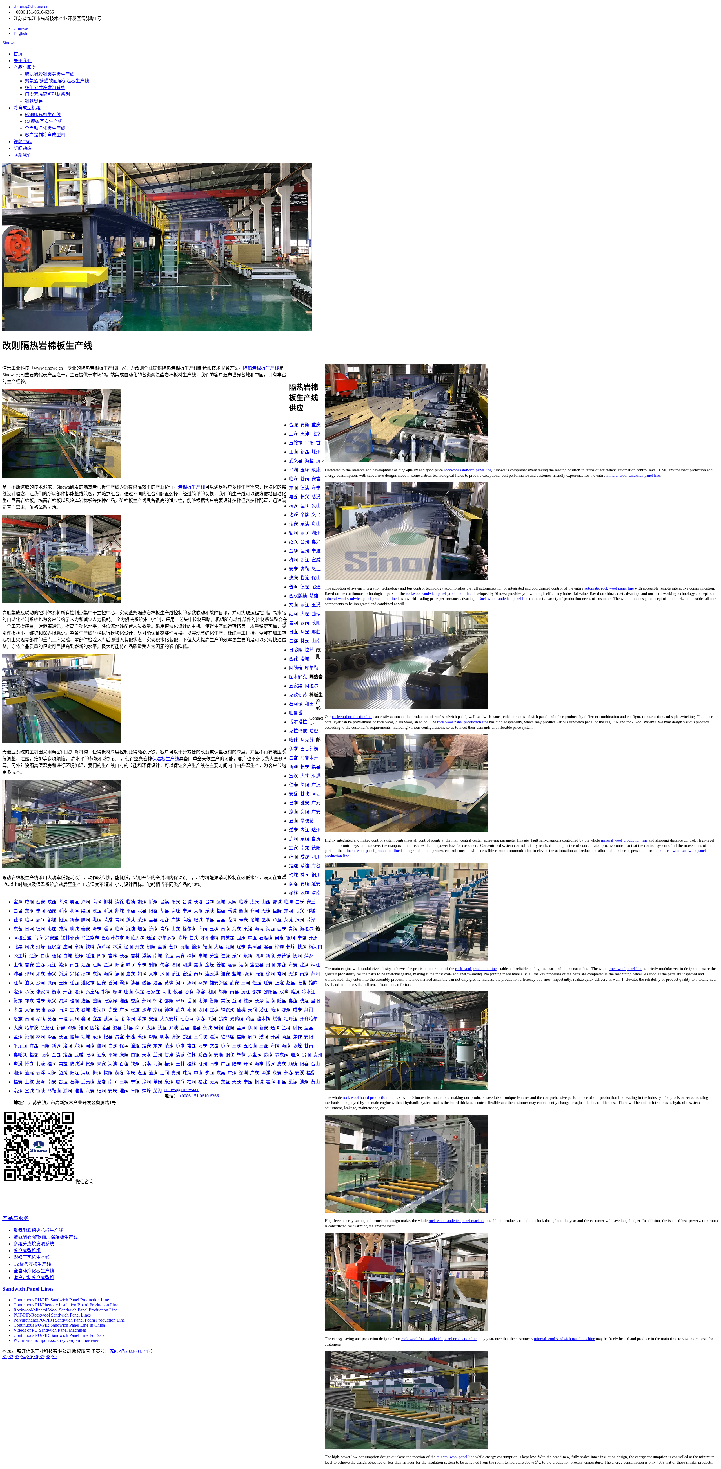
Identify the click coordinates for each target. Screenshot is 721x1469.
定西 (67, 1054)
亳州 (18, 1090)
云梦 (51, 1009)
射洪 (316, 775)
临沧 (304, 577)
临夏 (33, 1054)
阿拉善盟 (23, 937)
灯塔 (40, 946)
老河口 (99, 1009)
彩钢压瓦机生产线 (43, 114)
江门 (164, 1072)
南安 (51, 1081)
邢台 (67, 991)
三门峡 (200, 1036)
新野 (60, 1027)
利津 (74, 910)
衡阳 (214, 1000)
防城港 (76, 1063)
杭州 (293, 559)
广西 (225, 1063)
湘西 (123, 1000)
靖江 (315, 964)
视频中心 (23, 141)
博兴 (299, 910)
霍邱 (270, 1081)
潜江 (263, 1009)
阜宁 (141, 964)
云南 (304, 622)
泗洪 (187, 964)
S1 (4, 1356)
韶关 (63, 1072)
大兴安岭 (169, 1018)
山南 (316, 640)
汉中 (304, 892)
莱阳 (198, 910)
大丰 (153, 973)
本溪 (117, 946)
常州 (281, 973)
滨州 (299, 919)
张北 (301, 982)
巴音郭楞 (309, 748)
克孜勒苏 (298, 694)
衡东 (18, 1000)
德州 (40, 928)
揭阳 (108, 1072)
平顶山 (20, 1045)
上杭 (29, 1081)
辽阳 (128, 946)
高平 (96, 901)
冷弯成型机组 (27, 107)
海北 (259, 928)
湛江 (141, 1072)
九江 (51, 964)
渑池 (173, 1027)
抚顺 (184, 946)
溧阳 (119, 973)
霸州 (123, 982)
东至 (225, 1081)
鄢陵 (153, 1036)
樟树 (191, 955)
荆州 (74, 1018)
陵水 (168, 1045)
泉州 (168, 1081)
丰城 (202, 955)
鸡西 (250, 1018)
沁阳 (29, 1036)
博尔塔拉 (298, 721)
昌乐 (299, 901)
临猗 (130, 901)
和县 (281, 1081)
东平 (29, 910)
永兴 (51, 1000)
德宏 (304, 586)
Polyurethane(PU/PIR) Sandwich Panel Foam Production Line (69, 1320)
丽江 (304, 604)
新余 (270, 955)
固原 (241, 937)
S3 (17, 1356)
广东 (254, 1072)
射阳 (153, 964)
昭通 (316, 586)
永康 (316, 469)
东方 (157, 1045)
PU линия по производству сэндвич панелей (56, 1340)
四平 (101, 955)
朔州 (141, 901)
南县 (234, 991)
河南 (90, 1045)
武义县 (295, 460)
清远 (85, 1072)
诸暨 (293, 514)
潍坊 (130, 928)
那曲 (316, 631)
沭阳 (164, 973)
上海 (293, 433)
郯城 (119, 910)
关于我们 (23, 60)
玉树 (214, 928)
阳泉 (175, 901)
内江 (304, 829)
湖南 (270, 1000)
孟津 (241, 1027)
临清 (29, 919)
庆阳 (123, 1054)
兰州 (157, 1054)
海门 (108, 973)
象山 (316, 505)
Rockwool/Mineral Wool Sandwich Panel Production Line (65, 1310)
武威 (78, 1054)
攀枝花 (307, 820)
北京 (316, 433)
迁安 (268, 982)
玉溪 (316, 604)
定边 (293, 865)
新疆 (293, 766)
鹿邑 (184, 1027)
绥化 (277, 1018)
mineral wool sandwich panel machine (564, 1339)
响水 (130, 964)
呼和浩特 (210, 937)
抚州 (297, 955)
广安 (316, 811)
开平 (247, 1063)
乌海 (38, 937)
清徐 (119, 901)
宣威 (316, 559)
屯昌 (191, 1045)
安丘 (310, 901)
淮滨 (83, 1027)
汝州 (96, 1036)
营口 (173, 946)
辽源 (33, 955)
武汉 (108, 1018)
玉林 (180, 1063)
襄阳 (85, 1018)
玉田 (63, 982)
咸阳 (29, 901)
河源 (51, 1072)
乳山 (96, 919)
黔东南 (281, 1054)
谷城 (85, 1009)
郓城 (310, 910)
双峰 (283, 991)
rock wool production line (476, 968)
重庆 (316, 424)
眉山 (293, 820)
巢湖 (292, 1081)
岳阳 (191, 1000)
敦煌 (297, 1045)
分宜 (214, 955)
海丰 (259, 1063)
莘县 (164, 910)
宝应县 (257, 964)
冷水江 (308, 991)
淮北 (78, 1090)
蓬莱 (130, 919)
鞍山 (207, 946)
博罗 (270, 1063)
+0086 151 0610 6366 (199, 1096)
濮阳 (263, 1036)
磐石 (268, 946)
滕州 (85, 919)
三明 (123, 1081)
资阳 (304, 811)
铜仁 (229, 1054)
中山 (198, 1072)
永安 (277, 1072)
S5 (29, 1356)
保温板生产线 (165, 758)
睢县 (196, 1027)
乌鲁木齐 (309, 757)
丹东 (139, 946)
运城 (220, 901)
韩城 (293, 874)
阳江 (74, 1072)
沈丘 (162, 1027)
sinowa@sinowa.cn (31, 7)
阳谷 (153, 910)
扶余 (301, 946)
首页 (18, 53)
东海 (96, 973)
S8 (48, 1356)
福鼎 (310, 1072)
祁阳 (223, 991)
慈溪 (316, 496)
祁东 (29, 1000)
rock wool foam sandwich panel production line (439, 1339)
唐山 (128, 991)
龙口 (232, 919)
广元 (316, 802)
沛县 (18, 973)
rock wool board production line (368, 1097)
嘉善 (293, 496)
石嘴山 (266, 937)
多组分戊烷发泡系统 (45, 87)
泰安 (85, 928)
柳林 (108, 901)
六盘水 (254, 1054)
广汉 (316, 784)
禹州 (141, 1036)
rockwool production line (352, 716)
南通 (259, 973)
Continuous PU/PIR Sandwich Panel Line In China (59, 1325)
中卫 (252, 937)
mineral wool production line (624, 840)
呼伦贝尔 (135, 937)
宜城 (74, 1009)
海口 (274, 1045)
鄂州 (286, 1009)
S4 (23, 1356)
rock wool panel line (625, 968)
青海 (292, 928)
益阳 (236, 1000)
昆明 (293, 622)
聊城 (74, 928)
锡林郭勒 (70, 937)
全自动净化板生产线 (45, 128)
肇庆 (130, 1072)
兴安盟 (52, 937)
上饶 (18, 964)
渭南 (316, 892)
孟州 (18, 1036)
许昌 (33, 1045)
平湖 (293, 469)
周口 (252, 1036)
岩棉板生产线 (191, 487)
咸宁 (297, 1009)
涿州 (191, 982)
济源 (175, 1036)
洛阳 (67, 1045)
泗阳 (175, 964)
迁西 (74, 982)
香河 (112, 982)
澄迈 (135, 1045)
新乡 (56, 1045)
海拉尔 (306, 928)
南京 (304, 973)
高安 (180, 955)
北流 (40, 1063)
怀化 (157, 1000)
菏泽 (310, 919)
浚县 (117, 1027)
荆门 (308, 1009)
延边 (90, 955)
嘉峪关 (20, 1054)
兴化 (74, 973)
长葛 (130, 1036)
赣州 (63, 964)
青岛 (164, 928)
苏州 (315, 973)
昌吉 (293, 757)
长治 (198, 901)
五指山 (250, 1045)
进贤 (225, 955)
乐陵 (209, 910)
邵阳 (168, 1000)
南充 (304, 847)
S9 (54, 1356)
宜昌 (96, 1018)
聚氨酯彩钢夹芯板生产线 (49, 74)
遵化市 (88, 982)
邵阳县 (270, 991)
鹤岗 (223, 1018)
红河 (293, 613)
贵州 (317, 1054)
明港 (164, 1036)
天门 (252, 1009)
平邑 (130, 910)
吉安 (29, 964)
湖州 (316, 532)
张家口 (43, 991)
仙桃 (241, 1009)
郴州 (180, 1000)
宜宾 (293, 847)
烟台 (141, 928)
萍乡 (308, 955)
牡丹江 (290, 1018)
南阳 (45, 1045)
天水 (146, 1054)
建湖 (304, 964)
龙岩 (101, 1081)
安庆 (112, 1090)
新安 (263, 1027)
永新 (247, 955)
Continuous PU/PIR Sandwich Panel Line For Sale (59, 1335)
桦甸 (279, 946)
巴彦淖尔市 (112, 937)
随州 (274, 1009)
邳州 (29, 973)
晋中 (209, 901)
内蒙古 (227, 937)
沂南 (63, 910)
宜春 (40, 964)
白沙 (112, 1045)
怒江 (316, 568)
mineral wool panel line (455, 1457)
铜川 (316, 874)
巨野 (277, 910)
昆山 (198, 964)
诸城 (254, 919)
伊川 (252, 1027)
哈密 (313, 730)
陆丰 (236, 1063)
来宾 (101, 1063)
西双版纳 (298, 595)
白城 (67, 955)
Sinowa (9, 43)
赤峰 (182, 937)
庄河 (67, 946)
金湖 (108, 964)
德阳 (316, 847)
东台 (281, 964)
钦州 (135, 1063)
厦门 (180, 1081)
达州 (316, 829)
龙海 (40, 1081)
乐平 (236, 955)
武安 (234, 982)
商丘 (286, 1036)
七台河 (187, 1018)
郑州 (78, 1045)
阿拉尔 (311, 685)
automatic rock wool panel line (609, 588)
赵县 (290, 982)
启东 (130, 973)
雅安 (304, 802)
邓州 (72, 1027)
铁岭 (90, 946)
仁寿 (293, 784)
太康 (150, 1027)
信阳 (241, 1036)
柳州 (202, 1063)
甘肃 (168, 1054)
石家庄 (153, 991)
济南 (153, 928)
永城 (207, 1027)
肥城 (198, 919)
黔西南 (205, 1054)
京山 (157, 1009)
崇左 (63, 1063)
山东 (175, 928)
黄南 (225, 928)
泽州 (85, 901)
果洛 (247, 928)
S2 (10, 1356)
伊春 (200, 1018)
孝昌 (18, 1009)
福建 (202, 1081)
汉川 (202, 1009)
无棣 (265, 910)
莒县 (153, 919)
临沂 (119, 928)
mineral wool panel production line (372, 850)
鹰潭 (259, 955)
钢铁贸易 (34, 101)
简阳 (304, 784)
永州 (146, 1000)
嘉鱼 (292, 1000)
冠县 (141, 910)
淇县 (128, 1027)
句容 (164, 964)
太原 (254, 901)
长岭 (290, 946)
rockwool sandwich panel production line (438, 593)
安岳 (293, 793)
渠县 (316, 766)
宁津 (187, 910)
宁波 (316, 550)
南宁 (214, 1063)
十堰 (63, 1018)
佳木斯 (263, 1018)
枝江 (304, 1000)
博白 (29, 1063)
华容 (200, 991)
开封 (274, 1036)
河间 (180, 982)
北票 (18, 946)
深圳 (243, 1072)
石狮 (74, 1081)
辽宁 (241, 946)
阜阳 (135, 1090)
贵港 (146, 1063)
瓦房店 (54, 946)
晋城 (187, 901)
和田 (309, 703)
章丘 (277, 919)
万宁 (202, 1045)
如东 (40, 973)
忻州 (153, 901)
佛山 (209, 1072)
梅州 (96, 1072)
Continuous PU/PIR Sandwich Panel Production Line (61, 1299)
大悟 (29, 1009)
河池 (112, 1063)
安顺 (218, 1054)
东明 (288, 910)
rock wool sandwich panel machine (456, 1220)
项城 (85, 1036)
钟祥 (168, 1009)
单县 (209, 919)
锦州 (196, 946)
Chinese (21, 28)
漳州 (146, 1081)
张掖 (90, 1054)
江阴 (96, 964)
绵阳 (293, 856)
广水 (123, 1009)
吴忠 (279, 937)
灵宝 (119, 1036)
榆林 (293, 892)
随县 (281, 1000)
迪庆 (293, 577)
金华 (293, 550)
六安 (90, 1090)
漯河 (214, 1036)
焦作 (297, 1036)
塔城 (304, 658)
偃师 (74, 1036)
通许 (274, 1027)
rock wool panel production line (462, 722)
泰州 (198, 973)
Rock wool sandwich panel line (503, 598)
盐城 (236, 973)
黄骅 (168, 982)
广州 (232, 1072)
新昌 (304, 451)
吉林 (112, 955)
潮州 (18, 1072)
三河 (245, 982)
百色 (123, 1063)
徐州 (270, 973)
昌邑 (18, 910)
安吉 (316, 478)
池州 (304, 1081)
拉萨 (309, 649)
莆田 (157, 1081)
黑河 (211, 1018)
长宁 (304, 766)
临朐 (288, 901)
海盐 (309, 460)
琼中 (180, 1045)
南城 (157, 955)
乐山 (304, 838)
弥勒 (304, 568)
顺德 (292, 1063)
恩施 (18, 1018)
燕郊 (202, 982)
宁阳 (40, 910)
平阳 (309, 442)
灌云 (232, 964)
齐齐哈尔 (309, 1018)
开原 (313, 937)
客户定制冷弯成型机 (45, 134)
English (20, 33)
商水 (139, 1027)
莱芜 (288, 919)
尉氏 (297, 1027)
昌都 (293, 640)
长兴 (304, 496)
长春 (123, 955)
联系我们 (23, 155)
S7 (41, 1356)
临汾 (243, 901)
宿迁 (187, 973)
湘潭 (202, 1000)
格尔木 (189, 928)
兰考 (286, 1027)
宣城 (29, 1090)
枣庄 (51, 928)
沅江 (245, 991)
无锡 (292, 973)
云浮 (40, 1072)
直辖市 (295, 442)
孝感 (40, 1018)
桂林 (191, 1063)
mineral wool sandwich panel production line (361, 598)
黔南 (268, 1054)
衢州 (293, 532)
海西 (270, 928)
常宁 (40, 1000)
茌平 (18, 919)
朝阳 (150, 946)
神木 (304, 874)
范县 (105, 1027)
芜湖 (157, 1090)
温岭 (304, 505)
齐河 (254, 910)
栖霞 (51, 910)
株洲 (247, 1000)
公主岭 (20, 955)
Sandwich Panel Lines (27, 1289)
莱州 (141, 919)
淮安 (225, 973)
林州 (40, 1036)
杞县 (108, 1036)
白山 (45, 955)
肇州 (130, 1018)
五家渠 (295, 685)
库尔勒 (311, 667)
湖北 (119, 1018)
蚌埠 (146, 1090)
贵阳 (306, 1054)
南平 (112, 1081)
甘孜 (304, 793)
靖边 (304, 865)
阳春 (304, 1063)
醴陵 (96, 1000)
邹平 (40, 919)
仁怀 (191, 1054)
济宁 (96, 928)
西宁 (281, 928)
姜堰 (220, 964)
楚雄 (313, 595)
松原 (78, 955)
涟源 (295, 991)
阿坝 (316, 793)
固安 (101, 982)
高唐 (175, 910)
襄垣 (74, 901)
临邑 (220, 910)
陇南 (45, 1054)
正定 (279, 982)
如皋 (141, 973)
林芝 (304, 640)
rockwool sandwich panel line (467, 470)
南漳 (63, 1009)
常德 (225, 1000)
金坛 (209, 964)
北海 (157, 1063)
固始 (94, 1027)
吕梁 (164, 901)
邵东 (256, 991)
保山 (316, 577)
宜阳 (229, 1027)
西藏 (293, 658)
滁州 (67, 1090)
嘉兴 (316, 541)
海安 (292, 964)
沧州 (78, 991)
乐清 (304, 523)
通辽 (150, 937)
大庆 (18, 1027)
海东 (236, 928)
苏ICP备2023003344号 (130, 1351)
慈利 (189, 991)
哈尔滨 (31, 1027)
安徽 (304, 424)
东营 (18, 928)
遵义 (295, 1054)
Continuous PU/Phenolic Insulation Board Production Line (66, 1304)
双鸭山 (236, 1018)
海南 (202, 928)
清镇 (180, 1054)
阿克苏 (307, 739)
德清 (304, 487)
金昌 (56, 1054)
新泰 (74, 919)
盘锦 (162, 946)
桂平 (51, 1063)
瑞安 (293, 523)
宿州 (101, 1090)
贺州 (90, 1063)
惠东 (281, 1063)
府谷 (316, 865)
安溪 (299, 1072)
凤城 (29, 946)
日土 (293, 631)
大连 (218, 946)
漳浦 (265, 1072)
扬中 (85, 973)
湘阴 (211, 991)
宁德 (135, 1081)
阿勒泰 (295, 667)
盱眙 (119, 964)
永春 (288, 1072)
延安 (316, 883)
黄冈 (29, 1018)
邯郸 (105, 991)
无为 (214, 1081)
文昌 (214, 1045)
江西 (85, 964)
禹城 (232, 910)
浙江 (304, 559)
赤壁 (112, 1009)
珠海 (187, 1072)
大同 (232, 901)
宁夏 (301, 937)
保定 (139, 991)
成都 (304, 856)
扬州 (247, 973)
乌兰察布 (90, 937)
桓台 (164, 919)
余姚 (304, 514)
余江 (168, 955)
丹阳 (270, 964)
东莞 (220, 1072)
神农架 (227, 1009)
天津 (304, 433)
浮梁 (146, 955)
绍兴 (293, 541)
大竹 (304, 775)
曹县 (220, 919)
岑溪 (18, 1063)
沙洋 (146, 1009)
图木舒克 (298, 676)
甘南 (308, 1045)
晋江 (63, 1081)
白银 (135, 1054)
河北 (166, 991)
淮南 (123, 1090)
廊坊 (117, 991)
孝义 (63, 901)
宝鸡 (18, 901)
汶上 (96, 910)
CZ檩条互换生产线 (43, 121)
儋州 (101, 1045)
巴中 (293, 802)
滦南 (51, 982)
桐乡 (293, 505)
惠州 (175, 1072)
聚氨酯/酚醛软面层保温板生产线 (57, 80)
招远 (63, 919)
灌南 (243, 964)
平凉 (112, 1054)
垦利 (265, 919)
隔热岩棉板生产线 (261, 368)
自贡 (316, 838)
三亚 (263, 1045)
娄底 (135, 1000)
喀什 (293, 739)
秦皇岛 (92, 991)
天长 (236, 1081)
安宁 (293, 568)
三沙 (236, 1045)
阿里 (304, 631)
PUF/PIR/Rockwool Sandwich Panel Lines (52, 1315)
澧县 (85, 1000)
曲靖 (316, 613)
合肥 (293, 424)
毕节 (241, 1054)
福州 (191, 1081)
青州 (119, 919)
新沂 (63, 973)
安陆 (40, 1009)
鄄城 (277, 901)
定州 (18, 991)
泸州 (293, 838)
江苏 (18, 982)
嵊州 (316, 451)
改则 (316, 622)
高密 (187, 919)
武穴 (180, 1009)
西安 (40, 901)
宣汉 (293, 775)
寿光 (243, 919)
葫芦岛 (103, 946)
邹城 (51, 919)
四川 (316, 856)
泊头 (29, 982)
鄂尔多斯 (167, 937)
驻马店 (227, 1036)
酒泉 (101, 1054)
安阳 (308, 1036)
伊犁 (293, 748)
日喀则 (295, 649)
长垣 (63, 1036)
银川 (290, 937)
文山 (293, 604)
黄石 (51, 1018)
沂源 (108, 910)
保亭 (123, 1045)
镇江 (175, 973)
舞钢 (218, 1027)
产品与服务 (25, 67)
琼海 (225, 1045)
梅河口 (315, 946)
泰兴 (51, 973)
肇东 (141, 1018)
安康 (304, 883)
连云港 (212, 973)
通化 (56, 955)
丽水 (304, 532)
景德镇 (284, 955)
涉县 (135, 982)
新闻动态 (23, 148)
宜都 (214, 1009)
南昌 (74, 964)
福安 (18, 1081)
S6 (35, 1356)
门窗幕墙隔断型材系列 (47, 94)
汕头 (153, 1072)
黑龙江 (47, 1027)
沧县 (157, 982)
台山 (315, 1063)
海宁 (316, 487)
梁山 (85, 910)
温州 (304, 550)
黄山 (315, 1081)
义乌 (316, 514)
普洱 (293, 586)
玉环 (304, 469)
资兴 (63, 1000)
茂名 (119, 1072)
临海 (293, 478)
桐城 (259, 1081)
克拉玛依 (298, 730)
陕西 (51, 901)
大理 (304, 613)
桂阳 (74, 1000)
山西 (265, 901)
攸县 (178, 991)
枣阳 (191, 1009)
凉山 (293, 811)
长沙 (259, 1000)
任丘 (256, 982)
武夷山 (88, 1081)
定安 (146, 1045)
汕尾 (29, 1072)
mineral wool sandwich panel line (633, 475)
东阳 (293, 487)
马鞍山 (54, 1090)
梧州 (168, 1063)
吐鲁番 (295, 712)
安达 (153, 1018)
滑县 (51, 1036)
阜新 (78, 946)
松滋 (135, 1009)
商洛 (293, 883)
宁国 (247, 1081)
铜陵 (40, 1090)
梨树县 (254, 946)
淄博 (108, 928)
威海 (63, 928)
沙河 (40, 982)
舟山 (316, 523)
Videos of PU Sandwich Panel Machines (50, 1330)
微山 (243, 910)
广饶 (175, 919)
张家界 (110, 1000)
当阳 (315, 1000)
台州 (304, 541)
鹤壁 (187, 1036)
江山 (293, 451)
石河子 (295, 703)
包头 (193, 937)
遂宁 (293, 829)
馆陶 (313, 982)
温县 (308, 1027)
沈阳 (229, 946)
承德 (29, 991)
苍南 (304, 478)
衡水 (56, 991)
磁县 (146, 982)
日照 (29, 928)
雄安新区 (219, 982)
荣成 (108, 919)
